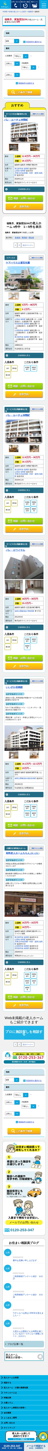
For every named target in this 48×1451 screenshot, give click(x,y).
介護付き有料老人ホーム (16, 848)
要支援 (14, 368)
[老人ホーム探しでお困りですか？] (26, 1441)
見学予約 (24, 206)
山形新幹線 (19, 330)
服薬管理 (34, 510)
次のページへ (28, 245)
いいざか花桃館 (14, 687)
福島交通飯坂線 (21, 611)
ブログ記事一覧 (15, 1344)
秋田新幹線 (19, 324)
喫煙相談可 (34, 503)
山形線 (17, 171)
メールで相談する (36, 1447)
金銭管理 (34, 982)
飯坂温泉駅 (31, 778)
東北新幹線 (19, 169)
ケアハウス (11, 258)
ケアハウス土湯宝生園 (18, 262)
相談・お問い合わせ (24, 198)
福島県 (30, 12)
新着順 (17, 238)
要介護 (8, 375)
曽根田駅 (30, 611)
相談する (7, 1383)
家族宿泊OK (34, 368)
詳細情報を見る (24, 189)
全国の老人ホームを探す (17, 12)
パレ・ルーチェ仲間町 (16, 119)
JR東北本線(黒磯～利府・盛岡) (27, 173)
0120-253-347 (22, 1230)
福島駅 (26, 169)
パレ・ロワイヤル (15, 550)
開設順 (31, 238)
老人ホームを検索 (11, 1377)
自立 (7, 368)
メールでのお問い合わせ (24, 1222)
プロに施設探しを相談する (24, 1033)
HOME (5, 12)
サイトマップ (9, 1428)
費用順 (24, 238)
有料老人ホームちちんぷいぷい (22, 853)
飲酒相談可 (27, 368)
